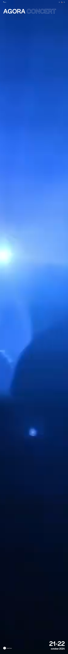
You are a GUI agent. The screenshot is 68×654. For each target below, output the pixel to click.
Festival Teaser (9, 648)
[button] (59, 2)
